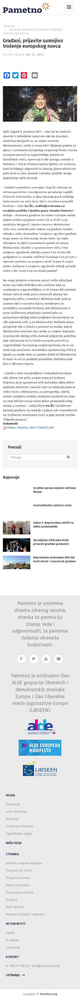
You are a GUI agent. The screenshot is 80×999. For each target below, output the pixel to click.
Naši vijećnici (15, 907)
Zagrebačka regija (19, 833)
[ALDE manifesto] (40, 748)
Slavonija (12, 819)
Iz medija (12, 940)
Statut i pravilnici (18, 885)
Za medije (13, 947)
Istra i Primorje (16, 811)
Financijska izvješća (20, 892)
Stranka (12, 854)
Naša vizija (14, 843)
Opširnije (13, 975)
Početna (9, 26)
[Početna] (27, 7)
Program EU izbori (19, 870)
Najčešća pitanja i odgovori (25, 914)
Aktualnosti (15, 923)
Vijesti (10, 933)
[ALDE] (40, 727)
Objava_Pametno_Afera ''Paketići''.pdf (30, 427)
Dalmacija (13, 804)
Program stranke (18, 878)
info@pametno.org (45, 966)
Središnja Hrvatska (19, 826)
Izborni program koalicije (24, 863)
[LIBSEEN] (40, 769)
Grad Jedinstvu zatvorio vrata (52, 505)
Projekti (11, 900)
